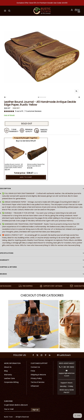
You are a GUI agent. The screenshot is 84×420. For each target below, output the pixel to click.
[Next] (79, 97)
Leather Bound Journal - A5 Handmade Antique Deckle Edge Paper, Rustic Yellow (14, 165)
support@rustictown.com (66, 374)
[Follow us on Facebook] (33, 355)
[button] (9, 111)
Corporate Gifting (11, 382)
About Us (7, 367)
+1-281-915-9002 (67, 367)
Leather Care (9, 378)
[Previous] (5, 97)
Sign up (35, 409)
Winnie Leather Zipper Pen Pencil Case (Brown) (36, 165)
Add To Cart (26, 177)
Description (5, 188)
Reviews (3, 274)
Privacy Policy (36, 378)
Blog (6, 371)
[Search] (9, 11)
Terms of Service (37, 382)
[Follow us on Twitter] (37, 355)
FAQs (33, 371)
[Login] (72, 10)
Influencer (35, 386)
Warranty (4, 260)
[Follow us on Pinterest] (46, 355)
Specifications (6, 253)
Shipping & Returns (8, 267)
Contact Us (35, 367)
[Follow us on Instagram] (41, 355)
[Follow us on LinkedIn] (50, 355)
